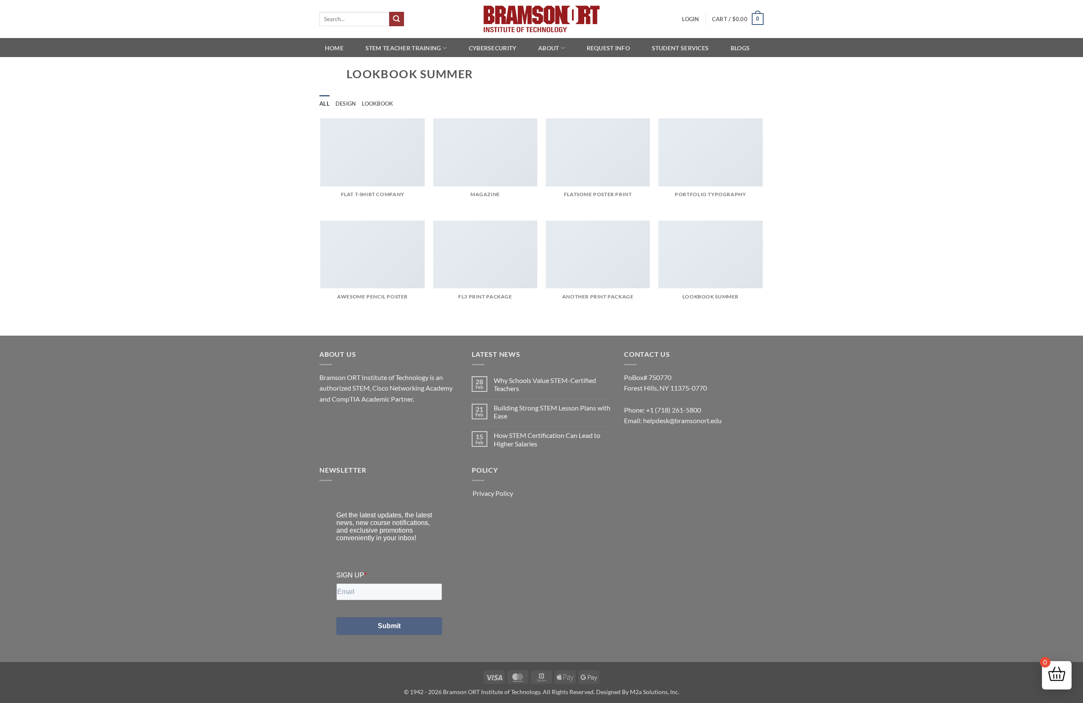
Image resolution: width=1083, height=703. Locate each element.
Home (334, 48)
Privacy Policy (493, 493)
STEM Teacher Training (403, 48)
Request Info (608, 48)
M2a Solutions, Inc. (654, 691)
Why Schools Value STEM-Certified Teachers (545, 384)
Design (345, 103)
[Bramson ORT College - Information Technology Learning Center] (541, 19)
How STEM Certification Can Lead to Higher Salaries (547, 439)
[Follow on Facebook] (327, 420)
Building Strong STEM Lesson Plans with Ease (552, 412)
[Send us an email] (342, 420)
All (324, 103)
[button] (690, 19)
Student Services (680, 48)
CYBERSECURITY (493, 48)
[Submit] (396, 19)
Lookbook (377, 103)
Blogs (740, 48)
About (548, 48)
